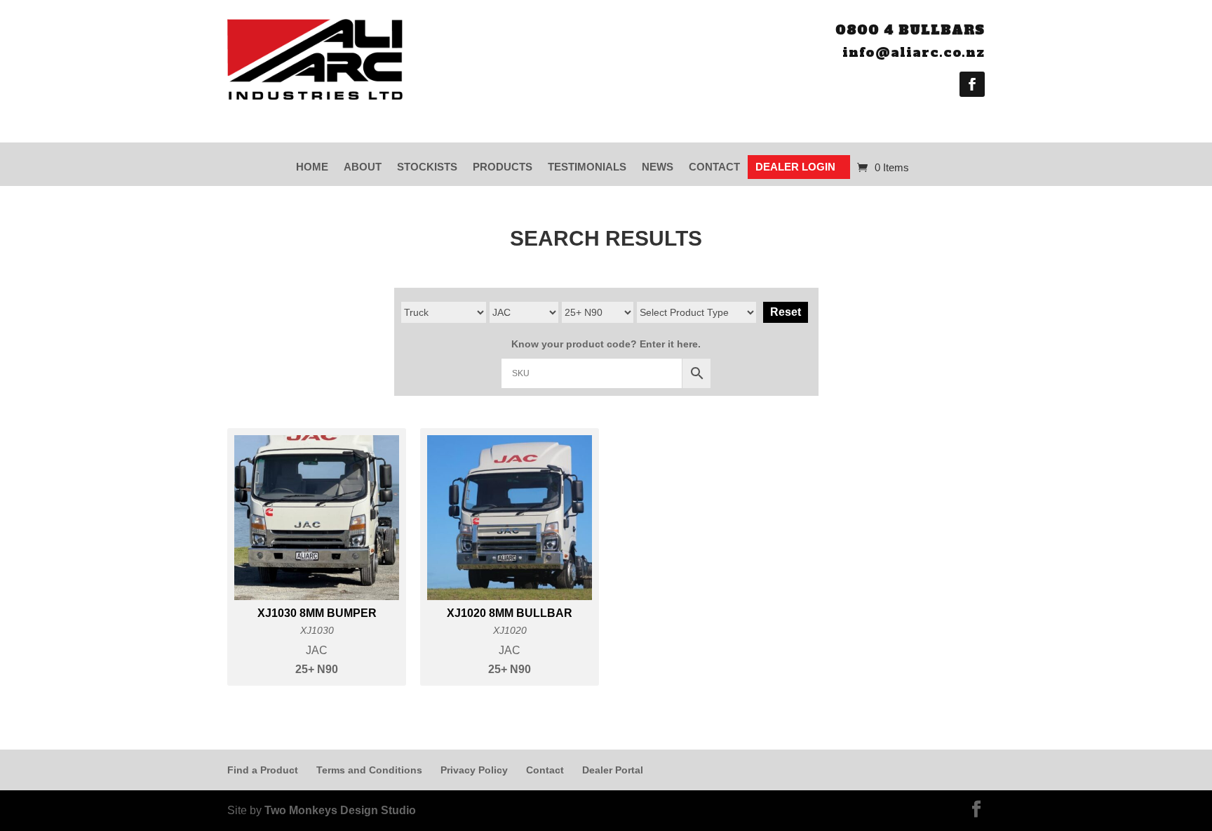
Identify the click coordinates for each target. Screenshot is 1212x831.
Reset (785, 312)
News (657, 167)
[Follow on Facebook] (972, 84)
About (363, 167)
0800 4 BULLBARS (910, 30)
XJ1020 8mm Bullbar (509, 613)
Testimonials (587, 167)
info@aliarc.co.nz (913, 52)
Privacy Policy (474, 770)
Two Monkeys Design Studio (340, 810)
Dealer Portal (612, 770)
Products (502, 167)
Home (312, 167)
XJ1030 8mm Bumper (317, 613)
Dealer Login (795, 167)
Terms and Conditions (369, 770)
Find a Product (262, 770)
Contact (714, 167)
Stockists (427, 167)
